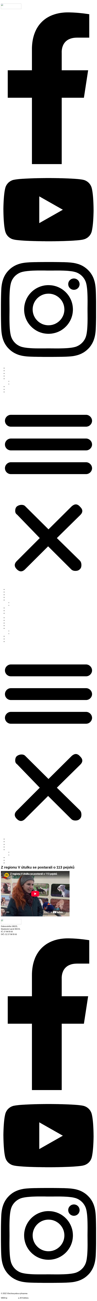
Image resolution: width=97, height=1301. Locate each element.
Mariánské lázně (17, 384)
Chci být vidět (11, 376)
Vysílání (9, 379)
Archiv (8, 389)
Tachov (13, 381)
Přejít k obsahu (7, 2)
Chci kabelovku (12, 373)
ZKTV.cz (9, 392)
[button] (48, 490)
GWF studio (13, 1298)
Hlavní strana (11, 368)
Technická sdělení (13, 371)
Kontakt (9, 387)
